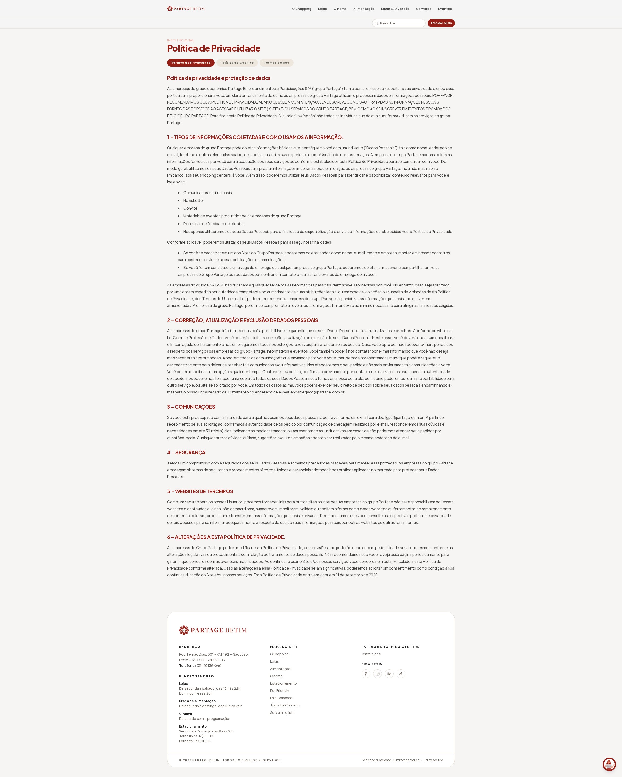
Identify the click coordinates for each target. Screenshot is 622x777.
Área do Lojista (441, 23)
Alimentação (363, 8)
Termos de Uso (277, 63)
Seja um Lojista (282, 712)
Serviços (423, 8)
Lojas (322, 8)
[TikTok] (401, 673)
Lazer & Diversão (395, 8)
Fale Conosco (281, 698)
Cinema (340, 8)
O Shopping (301, 8)
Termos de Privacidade (191, 63)
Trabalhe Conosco (285, 705)
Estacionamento (283, 683)
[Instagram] (377, 673)
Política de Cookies (237, 63)
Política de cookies (407, 760)
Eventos (445, 8)
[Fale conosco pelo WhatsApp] (609, 764)
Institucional (371, 654)
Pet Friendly (279, 690)
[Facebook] (366, 673)
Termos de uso (433, 760)
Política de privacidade (376, 760)
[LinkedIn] (389, 673)
